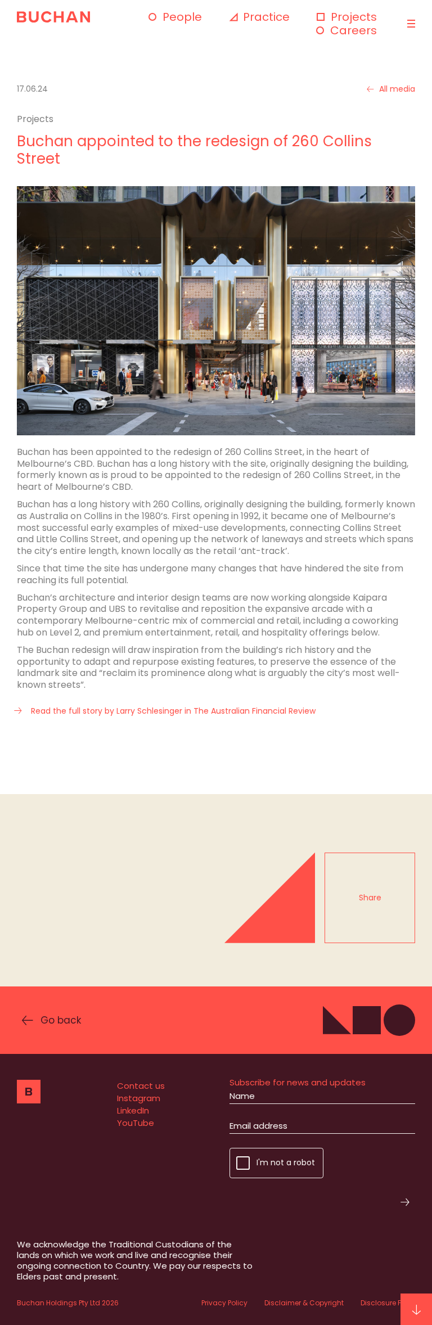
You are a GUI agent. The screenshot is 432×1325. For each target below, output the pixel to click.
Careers (353, 30)
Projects (354, 17)
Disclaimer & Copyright (304, 1303)
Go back (60, 1020)
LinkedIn (133, 1110)
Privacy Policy (224, 1303)
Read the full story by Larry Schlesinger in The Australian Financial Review (173, 711)
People (182, 17)
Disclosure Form (388, 1303)
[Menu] (409, 23)
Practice (266, 17)
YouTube (135, 1123)
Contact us (141, 1086)
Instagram (138, 1098)
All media (397, 89)
